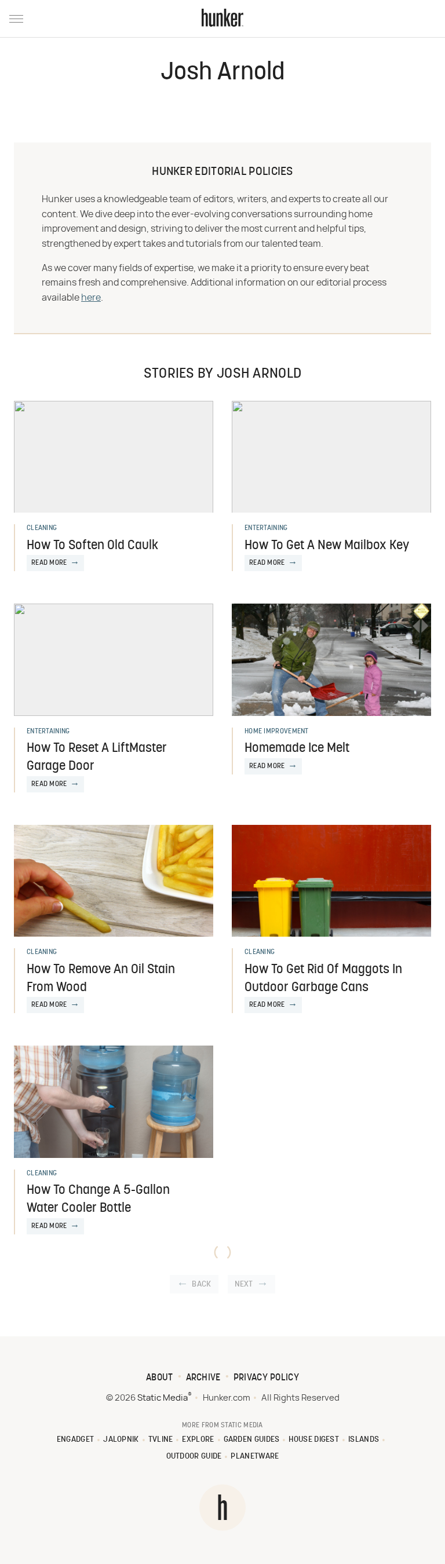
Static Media (162, 1398)
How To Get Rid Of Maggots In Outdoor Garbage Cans (323, 979)
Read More (49, 563)
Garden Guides (252, 1439)
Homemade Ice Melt (297, 748)
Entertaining (266, 528)
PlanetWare (255, 1456)
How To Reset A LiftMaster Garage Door (97, 757)
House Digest (314, 1439)
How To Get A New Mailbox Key (327, 546)
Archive (203, 1378)
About (159, 1378)
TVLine (160, 1439)
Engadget (75, 1439)
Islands (363, 1439)
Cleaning (42, 528)
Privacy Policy (266, 1378)
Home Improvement (277, 731)
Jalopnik (120, 1439)
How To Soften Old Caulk (92, 546)
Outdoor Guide (194, 1456)
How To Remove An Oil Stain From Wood (101, 979)
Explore (198, 1439)
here (91, 297)
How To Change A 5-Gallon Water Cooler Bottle (98, 1199)
